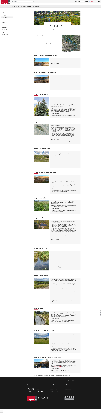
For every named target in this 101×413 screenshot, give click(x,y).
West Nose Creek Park (5, 34)
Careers (99, 1)
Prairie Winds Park (4, 27)
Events (38, 389)
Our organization (36, 6)
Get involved (23, 6)
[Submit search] (32, 1)
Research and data (40, 391)
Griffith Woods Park (5, 20)
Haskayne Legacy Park (5, 22)
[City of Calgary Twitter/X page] (73, 397)
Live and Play (52, 391)
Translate (91, 1)
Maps (56, 389)
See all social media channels (69, 399)
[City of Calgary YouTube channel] (69, 397)
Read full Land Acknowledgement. (48, 398)
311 (96, 1)
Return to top (70, 380)
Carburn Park (4, 15)
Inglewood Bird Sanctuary (5, 24)
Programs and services (15, 6)
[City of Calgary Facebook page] (65, 397)
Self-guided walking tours (6, 12)
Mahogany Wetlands (5, 25)
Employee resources (68, 389)
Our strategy (29, 391)
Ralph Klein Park (4, 29)
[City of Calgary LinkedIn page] (71, 397)
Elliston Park (3, 19)
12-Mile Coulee (4, 32)
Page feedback (100, 313)
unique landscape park (57, 366)
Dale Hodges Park (4, 17)
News (57, 391)
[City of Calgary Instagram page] (67, 397)
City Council (29, 6)
